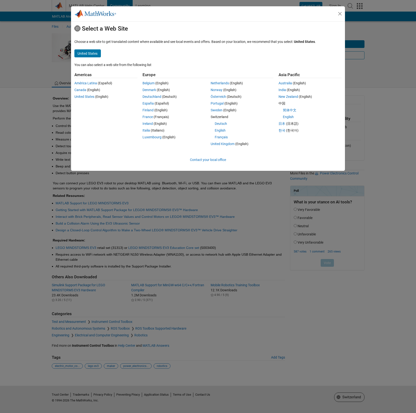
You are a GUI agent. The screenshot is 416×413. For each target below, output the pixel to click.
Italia (146, 130)
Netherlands (220, 83)
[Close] (340, 13)
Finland (148, 110)
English (220, 130)
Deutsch (221, 124)
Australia (285, 83)
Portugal (217, 103)
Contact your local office (208, 160)
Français (221, 137)
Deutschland (152, 97)
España (148, 103)
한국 (282, 130)
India (282, 90)
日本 (282, 124)
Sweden (216, 110)
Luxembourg (152, 137)
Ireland (148, 124)
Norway (216, 90)
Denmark (149, 90)
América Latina (85, 83)
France (148, 117)
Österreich (218, 97)
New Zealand (288, 97)
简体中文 (289, 110)
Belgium (149, 83)
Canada (80, 90)
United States (84, 97)
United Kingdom (222, 144)
